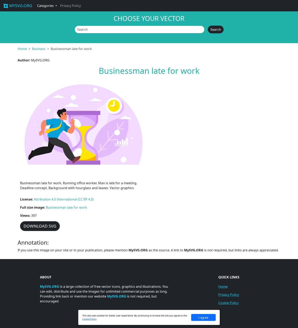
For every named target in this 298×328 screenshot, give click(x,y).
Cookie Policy (228, 303)
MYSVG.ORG (20, 5)
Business (39, 49)
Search (215, 29)
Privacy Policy (70, 5)
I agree (203, 317)
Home (22, 49)
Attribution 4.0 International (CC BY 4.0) (64, 199)
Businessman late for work (66, 207)
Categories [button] (46, 5)
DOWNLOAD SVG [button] (40, 226)
